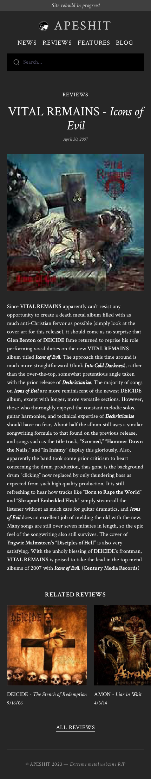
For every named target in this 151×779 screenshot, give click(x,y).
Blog (124, 43)
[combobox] (75, 62)
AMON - (118, 694)
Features (94, 43)
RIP (121, 764)
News (27, 43)
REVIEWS (76, 94)
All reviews (75, 727)
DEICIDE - (47, 694)
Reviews (57, 43)
